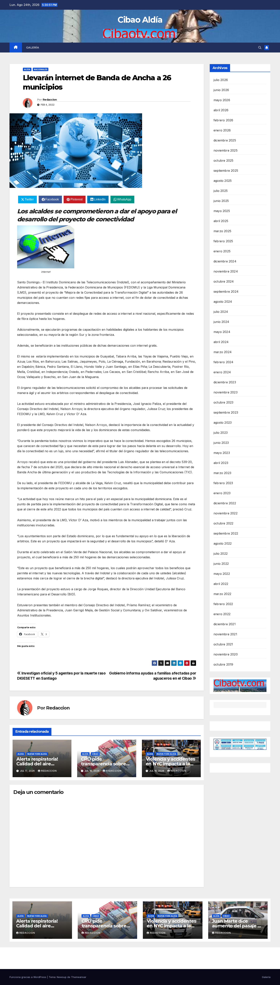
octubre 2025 (223, 160)
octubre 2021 (223, 644)
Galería (32, 47)
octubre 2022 (223, 523)
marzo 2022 (222, 594)
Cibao (95, 754)
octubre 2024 (224, 281)
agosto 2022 (223, 543)
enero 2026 (222, 130)
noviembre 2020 (226, 654)
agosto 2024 (223, 301)
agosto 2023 (223, 422)
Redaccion (50, 99)
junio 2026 (221, 90)
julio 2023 (221, 433)
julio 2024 (221, 312)
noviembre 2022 (226, 513)
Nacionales (40, 69)
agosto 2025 (223, 181)
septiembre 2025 (226, 170)
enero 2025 (222, 251)
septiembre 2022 (226, 533)
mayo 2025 (222, 211)
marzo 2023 (222, 473)
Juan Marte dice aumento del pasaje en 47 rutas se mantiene (237, 925)
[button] (259, 47)
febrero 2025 (223, 241)
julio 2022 (221, 553)
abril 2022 (221, 584)
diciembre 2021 (225, 624)
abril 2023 (221, 463)
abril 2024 (221, 342)
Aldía (27, 69)
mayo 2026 (222, 100)
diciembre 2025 (225, 140)
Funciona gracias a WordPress (28, 977)
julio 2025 (221, 191)
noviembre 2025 (226, 150)
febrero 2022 (223, 604)
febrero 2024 (223, 362)
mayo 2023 (222, 453)
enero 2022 (222, 614)
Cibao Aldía (140, 20)
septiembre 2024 (226, 291)
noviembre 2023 (226, 392)
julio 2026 (221, 80)
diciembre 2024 (225, 261)
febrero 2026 (223, 120)
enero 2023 (222, 493)
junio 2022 (221, 564)
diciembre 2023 (225, 382)
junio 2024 (221, 322)
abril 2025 (221, 221)
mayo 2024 (222, 332)
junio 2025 (221, 201)
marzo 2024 (223, 352)
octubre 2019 (223, 664)
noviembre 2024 (226, 271)
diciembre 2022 (225, 503)
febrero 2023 (223, 483)
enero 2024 (222, 372)
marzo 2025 (222, 231)
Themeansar (78, 977)
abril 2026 (221, 110)
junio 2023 (221, 443)
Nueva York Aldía (37, 754)
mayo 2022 (222, 574)
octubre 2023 (223, 402)
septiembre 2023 (226, 412)
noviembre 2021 (225, 634)
